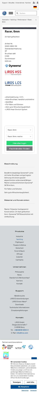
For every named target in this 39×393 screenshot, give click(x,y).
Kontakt (19, 283)
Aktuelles (11, 3)
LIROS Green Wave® (19, 301)
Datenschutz (25, 390)
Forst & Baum (19, 251)
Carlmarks (19, 260)
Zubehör (19, 257)
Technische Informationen (19, 307)
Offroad (19, 254)
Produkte (19, 231)
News (19, 275)
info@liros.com (22, 333)
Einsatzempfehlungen (19, 310)
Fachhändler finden (19, 148)
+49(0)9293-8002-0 (21, 330)
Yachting (19, 239)
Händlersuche (19, 296)
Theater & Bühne (19, 245)
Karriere (28, 3)
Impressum (33, 390)
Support (5, 3)
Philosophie (19, 272)
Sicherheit (20, 248)
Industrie (19, 236)
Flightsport (19, 242)
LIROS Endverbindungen (19, 298)
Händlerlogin (19, 143)
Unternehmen (19, 3)
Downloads (19, 304)
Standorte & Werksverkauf (19, 278)
